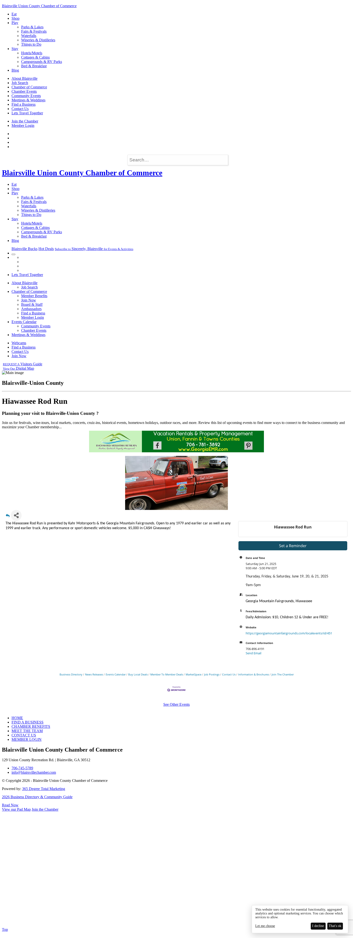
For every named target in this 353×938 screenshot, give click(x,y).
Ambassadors (31, 309)
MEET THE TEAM (27, 731)
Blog (15, 70)
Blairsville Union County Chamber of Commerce (39, 6)
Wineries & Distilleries (38, 40)
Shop (15, 18)
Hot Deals (46, 249)
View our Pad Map (16, 809)
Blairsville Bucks (24, 249)
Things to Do (31, 44)
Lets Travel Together (27, 113)
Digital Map (18, 368)
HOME (17, 718)
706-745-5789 (22, 768)
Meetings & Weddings (28, 100)
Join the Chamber (25, 121)
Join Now (28, 300)
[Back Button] (8, 517)
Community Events (26, 96)
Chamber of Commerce (29, 87)
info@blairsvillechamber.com (34, 772)
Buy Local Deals (138, 674)
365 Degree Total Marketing (43, 789)
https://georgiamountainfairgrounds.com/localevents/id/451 (289, 633)
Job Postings (211, 674)
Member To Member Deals (166, 674)
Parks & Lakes (32, 27)
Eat (14, 14)
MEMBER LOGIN (27, 739)
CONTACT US (24, 735)
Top (5, 929)
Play (15, 23)
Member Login (23, 125)
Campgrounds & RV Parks (41, 62)
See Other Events (176, 704)
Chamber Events (24, 91)
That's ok (335, 926)
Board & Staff (32, 304)
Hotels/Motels (31, 53)
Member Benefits (34, 296)
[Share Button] (16, 515)
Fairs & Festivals (34, 31)
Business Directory (71, 674)
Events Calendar (24, 322)
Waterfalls (28, 36)
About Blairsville (24, 78)
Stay (15, 49)
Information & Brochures (253, 674)
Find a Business (24, 104)
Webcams (19, 343)
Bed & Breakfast (34, 66)
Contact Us (20, 109)
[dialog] (300, 919)
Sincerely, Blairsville (94, 249)
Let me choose (265, 926)
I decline (318, 926)
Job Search (20, 83)
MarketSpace (193, 674)
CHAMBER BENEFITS (31, 726)
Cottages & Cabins (35, 57)
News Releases (94, 674)
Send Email (253, 653)
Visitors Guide (22, 364)
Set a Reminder (293, 545)
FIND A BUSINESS (27, 722)
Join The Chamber (283, 674)
